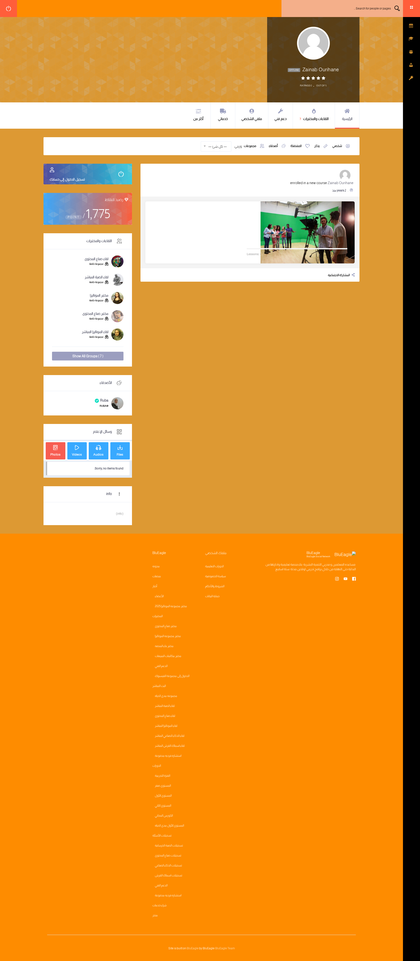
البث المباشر (159, 686)
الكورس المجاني (164, 815)
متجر (155, 915)
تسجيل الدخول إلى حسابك (67, 179)
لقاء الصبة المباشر (96, 277)
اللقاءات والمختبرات (314, 119)
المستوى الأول (163, 795)
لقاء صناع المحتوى (96, 259)
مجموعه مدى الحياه (166, 696)
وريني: (238, 146)
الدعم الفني (161, 666)
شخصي (337, 146)
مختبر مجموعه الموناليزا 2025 (171, 606)
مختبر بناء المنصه (164, 646)
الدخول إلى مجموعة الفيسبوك (172, 676)
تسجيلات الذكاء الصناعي (168, 865)
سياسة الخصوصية (215, 576)
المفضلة (296, 146)
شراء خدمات (159, 905)
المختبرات (157, 616)
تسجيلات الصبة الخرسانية (169, 845)
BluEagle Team (225, 948)
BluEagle (193, 948)
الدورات (156, 765)
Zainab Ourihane (340, 183)
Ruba (104, 400)
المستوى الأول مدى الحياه (169, 825)
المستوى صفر (163, 785)
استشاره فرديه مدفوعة (168, 755)
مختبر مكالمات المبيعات (168, 656)
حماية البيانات (212, 596)
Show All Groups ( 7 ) (87, 356)
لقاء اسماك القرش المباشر (170, 745)
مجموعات (250, 146)
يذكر (317, 146)
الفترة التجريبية (162, 775)
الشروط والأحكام (214, 586)
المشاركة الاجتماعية (339, 275)
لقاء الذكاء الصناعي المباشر (169, 735)
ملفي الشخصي (251, 119)
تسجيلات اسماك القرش (168, 875)
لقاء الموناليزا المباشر (95, 332)
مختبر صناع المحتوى (95, 313)
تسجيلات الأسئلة (162, 835)
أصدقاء (273, 146)
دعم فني (280, 119)
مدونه (156, 566)
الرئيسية (347, 119)
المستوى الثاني (163, 805)
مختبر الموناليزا (99, 295)
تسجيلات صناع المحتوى (168, 855)
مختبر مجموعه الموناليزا (168, 636)
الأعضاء (159, 596)
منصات (156, 576)
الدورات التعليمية (214, 566)
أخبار (154, 586)
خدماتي (223, 119)
